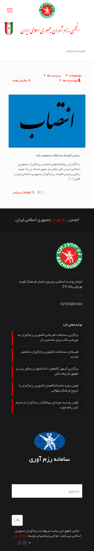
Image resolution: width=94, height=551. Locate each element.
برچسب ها (54, 75)
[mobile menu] (9, 10)
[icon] (19, 543)
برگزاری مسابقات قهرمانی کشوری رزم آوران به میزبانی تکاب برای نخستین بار (47, 337)
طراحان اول (20, 535)
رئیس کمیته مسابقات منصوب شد (58, 155)
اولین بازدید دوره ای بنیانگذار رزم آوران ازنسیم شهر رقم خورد (47, 405)
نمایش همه (20, 80)
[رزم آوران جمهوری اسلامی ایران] (47, 11)
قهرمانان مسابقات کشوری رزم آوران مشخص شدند (49, 354)
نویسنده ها (70, 80)
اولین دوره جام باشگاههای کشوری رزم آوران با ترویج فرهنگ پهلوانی (48, 388)
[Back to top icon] (17, 520)
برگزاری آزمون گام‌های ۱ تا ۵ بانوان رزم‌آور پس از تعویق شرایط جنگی (47, 371)
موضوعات (75, 75)
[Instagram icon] (24, 543)
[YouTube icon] (30, 543)
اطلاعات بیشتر (22, 192)
